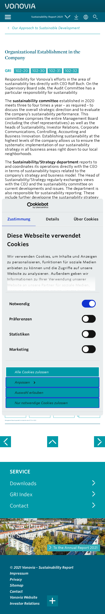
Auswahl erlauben (29, 392)
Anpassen (22, 382)
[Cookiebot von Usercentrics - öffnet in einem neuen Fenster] (27, 205)
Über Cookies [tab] (86, 219)
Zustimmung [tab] (18, 219)
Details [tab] (52, 219)
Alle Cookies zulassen (32, 372)
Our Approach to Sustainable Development (46, 28)
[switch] (89, 319)
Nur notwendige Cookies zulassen (41, 403)
